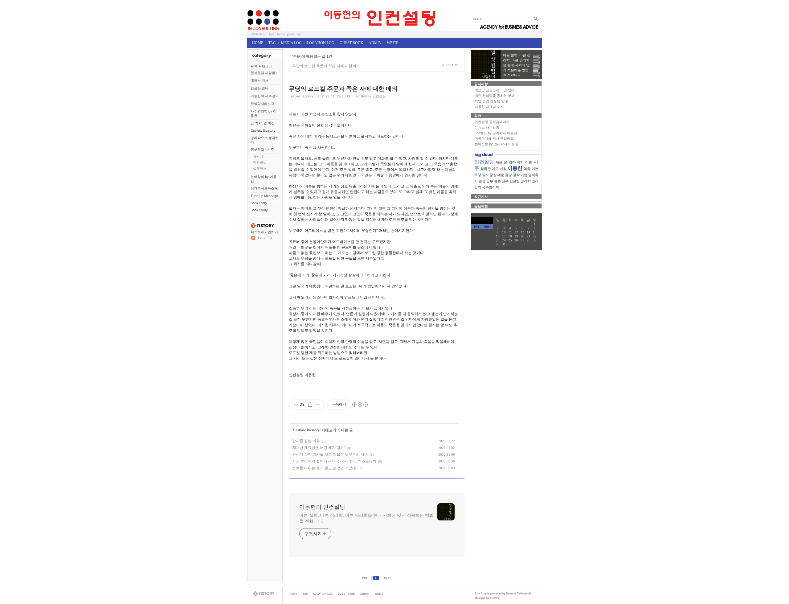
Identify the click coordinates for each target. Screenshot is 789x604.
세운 (499, 162)
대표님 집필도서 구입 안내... (496, 90)
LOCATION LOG (320, 43)
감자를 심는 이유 (306, 441)
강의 (477, 187)
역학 (527, 169)
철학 (516, 175)
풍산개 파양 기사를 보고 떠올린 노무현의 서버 (330, 454)
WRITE (392, 43)
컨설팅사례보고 (262, 103)
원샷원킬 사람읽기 (265, 73)
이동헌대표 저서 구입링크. (495, 138)
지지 (520, 162)
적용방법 (260, 162)
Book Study (259, 210)
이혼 (528, 162)
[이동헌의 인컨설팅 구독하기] (261, 238)
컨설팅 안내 (259, 88)
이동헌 (515, 168)
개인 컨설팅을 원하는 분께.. (496, 95)
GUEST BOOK (351, 43)
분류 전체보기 (261, 66)
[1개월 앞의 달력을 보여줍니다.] (476, 226)
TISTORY (264, 593)
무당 (477, 175)
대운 (500, 175)
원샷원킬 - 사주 (262, 149)
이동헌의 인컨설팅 (254, 8)
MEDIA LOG (291, 43)
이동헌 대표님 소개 (489, 107)
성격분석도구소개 (264, 188)
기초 (495, 169)
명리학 (526, 181)
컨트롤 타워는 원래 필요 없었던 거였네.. (325, 468)
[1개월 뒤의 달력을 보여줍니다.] (487, 226)
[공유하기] (310, 404)
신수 (505, 181)
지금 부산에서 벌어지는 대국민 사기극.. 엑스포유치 (334, 461)
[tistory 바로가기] (263, 227)
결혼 (497, 181)
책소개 (258, 156)
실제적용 (260, 168)
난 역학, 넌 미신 (263, 123)
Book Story (259, 203)
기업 (524, 175)
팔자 (485, 175)
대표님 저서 (259, 80)
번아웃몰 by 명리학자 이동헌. (497, 144)
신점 (503, 169)
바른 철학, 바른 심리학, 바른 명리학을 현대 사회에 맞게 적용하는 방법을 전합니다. (366, 518)
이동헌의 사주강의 (265, 96)
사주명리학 (490, 187)
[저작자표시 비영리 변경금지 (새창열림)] (359, 404)
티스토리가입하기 (264, 232)
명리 (535, 181)
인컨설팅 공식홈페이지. (492, 122)
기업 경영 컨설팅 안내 (491, 101)
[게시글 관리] (318, 404)
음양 (508, 175)
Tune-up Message (264, 196)
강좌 (512, 162)
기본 (535, 169)
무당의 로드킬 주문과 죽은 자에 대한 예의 (326, 66)
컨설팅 (514, 181)
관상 (482, 181)
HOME (257, 43)
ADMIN (375, 43)
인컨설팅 (484, 161)
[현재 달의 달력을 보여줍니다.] (482, 220)
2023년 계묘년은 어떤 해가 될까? (318, 448)
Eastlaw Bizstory (263, 130)
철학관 (485, 169)
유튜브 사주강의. (487, 127)
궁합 (493, 175)
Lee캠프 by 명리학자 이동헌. (496, 133)
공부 (489, 181)
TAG (272, 43)
